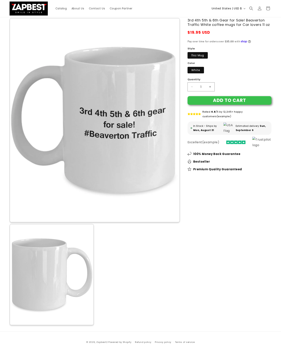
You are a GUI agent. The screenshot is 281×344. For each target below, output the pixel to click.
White (195, 70)
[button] (251, 8)
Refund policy (143, 342)
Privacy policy (163, 342)
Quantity (194, 79)
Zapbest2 (102, 342)
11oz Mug (197, 55)
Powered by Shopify (120, 342)
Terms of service (185, 342)
